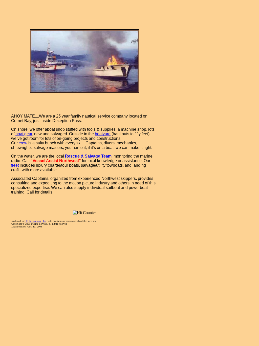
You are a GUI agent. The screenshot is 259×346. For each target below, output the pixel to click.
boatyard (103, 134)
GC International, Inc (35, 221)
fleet (15, 165)
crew (23, 143)
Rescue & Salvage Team (88, 156)
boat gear (23, 134)
